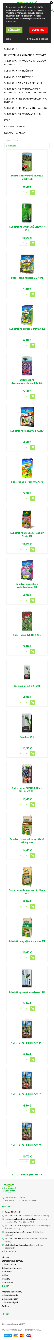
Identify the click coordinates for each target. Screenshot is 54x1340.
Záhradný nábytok (10, 1302)
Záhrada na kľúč (9, 1264)
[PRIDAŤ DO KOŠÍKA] (32, 192)
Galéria (5, 1275)
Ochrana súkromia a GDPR (13, 1324)
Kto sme (5, 1257)
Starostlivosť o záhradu (12, 1261)
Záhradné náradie (10, 1295)
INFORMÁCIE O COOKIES (37, 39)
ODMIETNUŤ (39, 30)
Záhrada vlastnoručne (12, 1268)
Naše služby (7, 1282)
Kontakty (6, 1279)
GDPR (8, 39)
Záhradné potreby (10, 1299)
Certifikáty (7, 1272)
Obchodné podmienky (12, 1292)
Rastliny (5, 1306)
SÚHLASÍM (14, 30)
